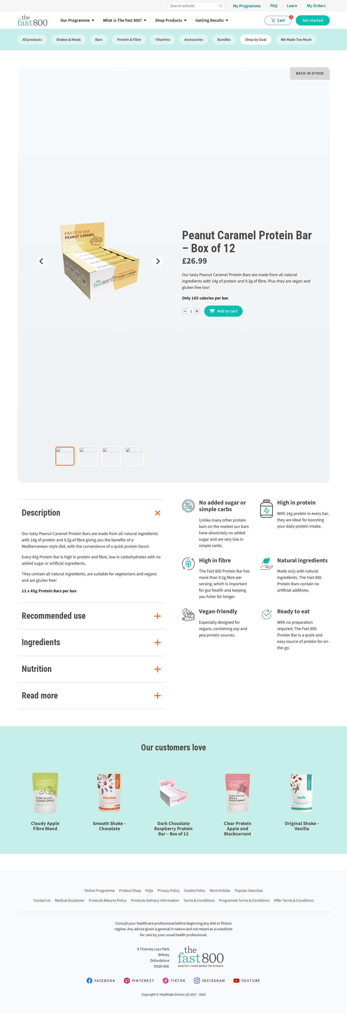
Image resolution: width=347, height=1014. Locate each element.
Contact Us (42, 900)
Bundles (224, 39)
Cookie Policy (194, 890)
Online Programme (100, 890)
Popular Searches (249, 890)
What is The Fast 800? (122, 20)
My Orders (316, 6)
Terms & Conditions (199, 900)
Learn (292, 6)
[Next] (157, 261)
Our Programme (75, 20)
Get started (312, 20)
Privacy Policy (168, 890)
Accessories (193, 39)
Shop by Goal (255, 39)
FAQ (273, 6)
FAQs (149, 890)
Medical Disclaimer (70, 900)
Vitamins (163, 39)
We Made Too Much (296, 39)
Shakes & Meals (68, 39)
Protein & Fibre (129, 39)
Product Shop (130, 890)
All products (32, 39)
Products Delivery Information (155, 900)
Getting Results (209, 20)
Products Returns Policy (108, 900)
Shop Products (168, 20)
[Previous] (42, 261)
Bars (98, 39)
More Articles (220, 890)
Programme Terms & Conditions (244, 900)
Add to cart (227, 311)
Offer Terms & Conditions (294, 900)
